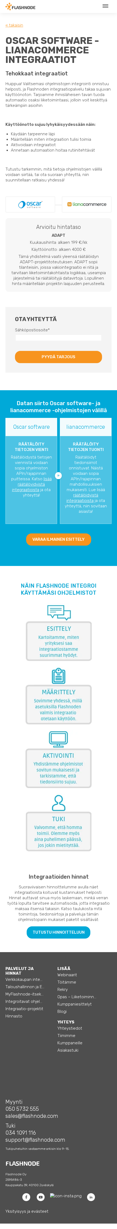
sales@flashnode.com (31, 1116)
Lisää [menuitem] (63, 968)
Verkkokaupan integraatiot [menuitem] (29, 979)
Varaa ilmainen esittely (58, 539)
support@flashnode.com (35, 1140)
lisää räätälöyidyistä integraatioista (32, 484)
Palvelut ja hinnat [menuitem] (19, 971)
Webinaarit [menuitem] (67, 974)
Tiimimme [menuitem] (66, 1035)
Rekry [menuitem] (62, 989)
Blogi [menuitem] (62, 1011)
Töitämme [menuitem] (66, 982)
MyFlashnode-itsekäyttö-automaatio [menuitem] (29, 994)
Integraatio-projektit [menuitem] (24, 1008)
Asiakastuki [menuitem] (67, 1050)
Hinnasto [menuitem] (13, 1016)
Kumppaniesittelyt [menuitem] (74, 1004)
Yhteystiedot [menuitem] (69, 1028)
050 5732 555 (22, 1109)
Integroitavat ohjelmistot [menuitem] (28, 1001)
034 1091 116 (20, 1132)
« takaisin (14, 25)
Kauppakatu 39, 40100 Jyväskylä (29, 1185)
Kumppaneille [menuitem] (69, 1043)
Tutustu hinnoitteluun (59, 932)
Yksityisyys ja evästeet (26, 1211)
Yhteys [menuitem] (65, 1022)
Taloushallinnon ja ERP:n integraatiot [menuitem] (29, 986)
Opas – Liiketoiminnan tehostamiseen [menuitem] (81, 996)
